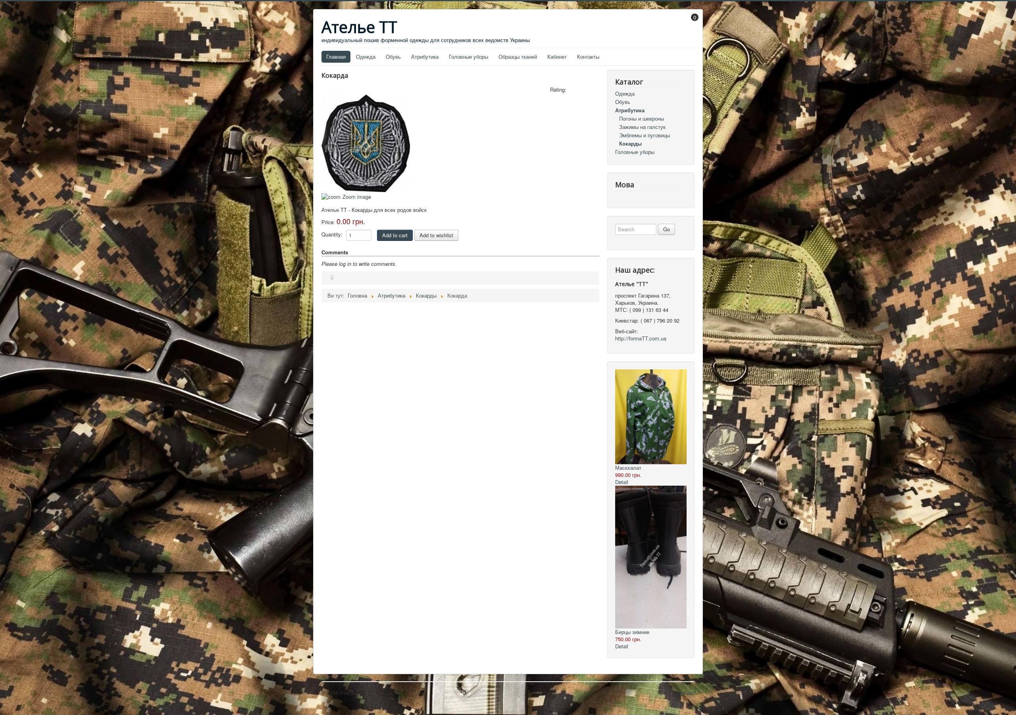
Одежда (365, 56)
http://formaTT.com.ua (640, 338)
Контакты (588, 56)
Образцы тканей (517, 56)
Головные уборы (468, 56)
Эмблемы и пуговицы (644, 135)
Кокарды (630, 143)
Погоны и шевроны (641, 118)
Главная (336, 56)
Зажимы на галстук (642, 127)
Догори (686, 692)
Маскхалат (628, 467)
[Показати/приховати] (691, 22)
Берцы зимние (632, 632)
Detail (621, 482)
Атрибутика (425, 56)
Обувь (393, 56)
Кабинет (557, 56)
